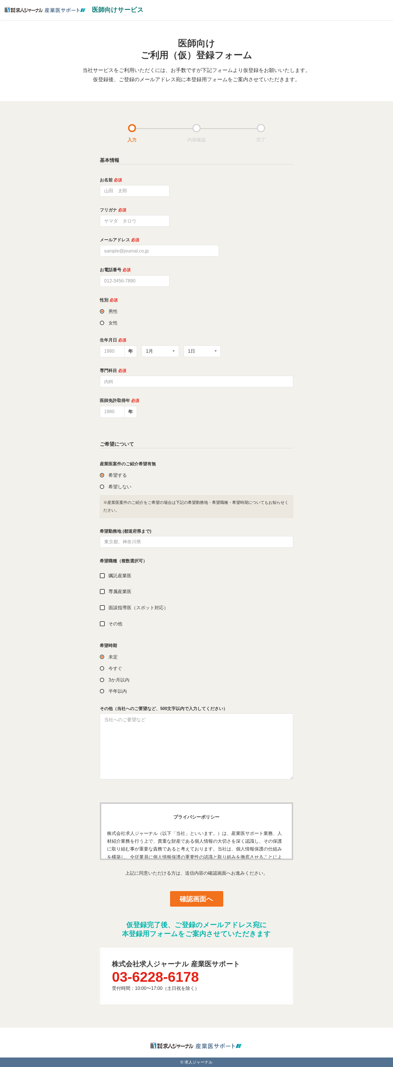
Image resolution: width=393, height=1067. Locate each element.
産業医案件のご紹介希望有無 (128, 463)
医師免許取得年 (119, 400)
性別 (109, 299)
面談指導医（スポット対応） (138, 607)
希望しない (119, 486)
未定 (113, 656)
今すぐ (115, 668)
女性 (113, 322)
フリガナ (113, 209)
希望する (117, 475)
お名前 (111, 179)
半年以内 (117, 691)
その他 (115, 623)
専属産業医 (119, 591)
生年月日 (113, 339)
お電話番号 (115, 269)
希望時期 (108, 645)
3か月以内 (118, 679)
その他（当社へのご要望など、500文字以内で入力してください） (164, 708)
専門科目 (113, 370)
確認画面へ (196, 899)
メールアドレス (119, 239)
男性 (113, 311)
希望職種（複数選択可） (123, 560)
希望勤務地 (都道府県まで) (125, 531)
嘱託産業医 (119, 575)
